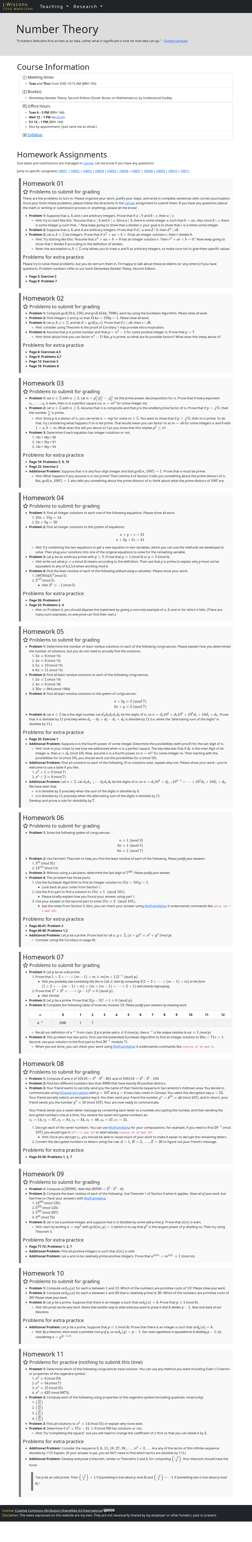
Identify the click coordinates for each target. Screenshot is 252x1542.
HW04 (99, 171)
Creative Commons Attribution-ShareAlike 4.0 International (59, 1510)
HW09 (160, 171)
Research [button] (86, 6)
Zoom (60, 117)
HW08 (148, 171)
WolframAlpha (155, 906)
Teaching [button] (52, 6)
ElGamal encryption (74, 1093)
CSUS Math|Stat (18, 9)
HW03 (87, 171)
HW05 (111, 171)
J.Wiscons (15, 4)
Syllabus (35, 134)
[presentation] (68, 216)
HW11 (185, 171)
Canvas (88, 163)
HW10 (172, 171)
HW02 (75, 171)
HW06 (124, 171)
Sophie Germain (176, 41)
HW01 (62, 171)
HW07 (136, 171)
